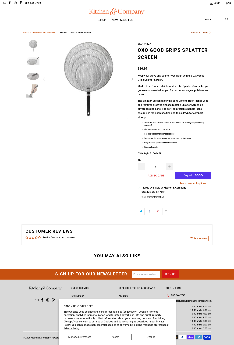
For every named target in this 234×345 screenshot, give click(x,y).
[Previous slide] (44, 79)
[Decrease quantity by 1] (141, 166)
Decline (151, 336)
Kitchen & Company (40, 337)
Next (206, 33)
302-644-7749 (33, 3)
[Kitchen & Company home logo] (117, 12)
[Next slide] (132, 79)
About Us (123, 296)
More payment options (193, 183)
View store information (153, 197)
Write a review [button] (198, 238)
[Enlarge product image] (88, 79)
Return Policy (77, 296)
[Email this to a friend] (166, 211)
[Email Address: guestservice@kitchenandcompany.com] (4, 3)
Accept (115, 336)
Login (217, 3)
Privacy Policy (72, 328)
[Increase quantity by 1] (169, 166)
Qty (139, 160)
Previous (196, 33)
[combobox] (216, 19)
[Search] (227, 19)
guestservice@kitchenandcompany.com (191, 301)
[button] (228, 3)
